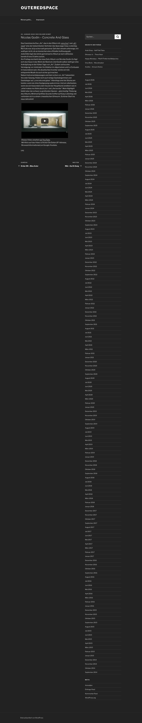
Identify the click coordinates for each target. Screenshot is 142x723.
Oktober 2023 (90, 221)
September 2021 (91, 324)
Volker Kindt (45, 34)
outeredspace (39, 7)
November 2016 (91, 564)
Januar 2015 (89, 656)
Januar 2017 (89, 556)
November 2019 (91, 415)
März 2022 (89, 299)
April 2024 (89, 196)
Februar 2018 (90, 502)
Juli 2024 (88, 183)
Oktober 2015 (90, 618)
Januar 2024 (89, 208)
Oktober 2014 (90, 668)
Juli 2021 (88, 333)
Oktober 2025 (90, 121)
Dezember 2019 (91, 411)
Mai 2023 (88, 241)
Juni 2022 (88, 287)
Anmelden (88, 685)
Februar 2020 (90, 403)
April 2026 (89, 96)
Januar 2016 (89, 606)
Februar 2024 (90, 204)
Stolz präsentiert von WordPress (31, 718)
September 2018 (91, 473)
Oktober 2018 (90, 469)
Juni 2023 (88, 237)
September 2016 (91, 573)
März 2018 (89, 498)
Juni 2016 (88, 585)
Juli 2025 (88, 134)
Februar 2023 (90, 254)
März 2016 (89, 598)
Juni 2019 (88, 436)
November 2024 (91, 167)
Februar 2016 (90, 602)
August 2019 (89, 428)
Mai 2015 (88, 639)
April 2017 (88, 544)
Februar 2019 (90, 453)
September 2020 (91, 374)
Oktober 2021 (90, 320)
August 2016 (89, 577)
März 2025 (89, 150)
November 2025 (91, 117)
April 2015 (88, 643)
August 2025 (89, 130)
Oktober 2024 (90, 171)
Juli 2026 (88, 84)
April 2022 (88, 295)
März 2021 (89, 349)
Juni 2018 (88, 486)
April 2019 (88, 444)
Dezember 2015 (91, 610)
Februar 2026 (90, 105)
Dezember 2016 (91, 560)
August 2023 (89, 229)
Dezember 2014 (91, 660)
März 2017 (89, 548)
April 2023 (89, 246)
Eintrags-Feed (90, 689)
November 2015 (91, 614)
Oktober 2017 (90, 519)
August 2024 (89, 179)
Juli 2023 (88, 233)
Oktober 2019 (90, 419)
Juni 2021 (88, 337)
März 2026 (89, 101)
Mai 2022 (88, 291)
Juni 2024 (88, 188)
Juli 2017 (88, 531)
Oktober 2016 (90, 569)
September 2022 (91, 274)
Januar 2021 (89, 357)
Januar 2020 (89, 407)
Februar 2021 (90, 353)
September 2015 (91, 622)
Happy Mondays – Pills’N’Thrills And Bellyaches (101, 59)
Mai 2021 (88, 341)
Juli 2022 (88, 283)
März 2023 (89, 250)
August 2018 (89, 478)
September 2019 (91, 424)
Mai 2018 (88, 490)
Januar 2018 (89, 506)
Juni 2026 (88, 88)
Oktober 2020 (90, 370)
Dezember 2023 (91, 212)
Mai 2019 (88, 440)
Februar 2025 (90, 154)
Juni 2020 (88, 386)
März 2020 (89, 399)
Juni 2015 (88, 635)
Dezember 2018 (91, 461)
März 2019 (89, 449)
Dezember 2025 (91, 113)
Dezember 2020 (91, 362)
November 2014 (91, 664)
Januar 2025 (89, 159)
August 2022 (89, 279)
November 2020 (91, 366)
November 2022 (91, 266)
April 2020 (89, 395)
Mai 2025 (88, 142)
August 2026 (89, 80)
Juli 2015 (88, 631)
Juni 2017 (88, 535)
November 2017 (91, 515)
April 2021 (88, 345)
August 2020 (90, 378)
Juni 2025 (88, 138)
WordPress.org (90, 698)
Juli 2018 (88, 482)
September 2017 (91, 523)
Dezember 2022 (91, 262)
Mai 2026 (88, 92)
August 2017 (89, 527)
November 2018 (91, 465)
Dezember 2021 (91, 312)
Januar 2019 (89, 457)
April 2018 (88, 494)
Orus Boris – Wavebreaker (94, 63)
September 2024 (91, 175)
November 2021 (91, 316)
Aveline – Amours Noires (94, 67)
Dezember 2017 (91, 511)
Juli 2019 (88, 432)
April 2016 (88, 594)
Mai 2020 (88, 390)
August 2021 (89, 328)
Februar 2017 (90, 552)
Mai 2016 (88, 589)
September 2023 (91, 225)
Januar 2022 (89, 308)
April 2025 (89, 146)
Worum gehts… (26, 20)
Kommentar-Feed (91, 694)
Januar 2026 (89, 109)
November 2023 (91, 217)
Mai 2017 (88, 540)
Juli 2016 (88, 581)
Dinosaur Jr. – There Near (94, 54)
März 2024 (89, 200)
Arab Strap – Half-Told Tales (95, 50)
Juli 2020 (88, 382)
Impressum (40, 20)
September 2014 (91, 672)
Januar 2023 (89, 258)
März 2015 (89, 647)
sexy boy (64, 43)
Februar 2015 (90, 651)
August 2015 (89, 627)
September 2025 (91, 125)
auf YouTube (45, 140)
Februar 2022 (90, 304)
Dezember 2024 (91, 163)
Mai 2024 (88, 192)
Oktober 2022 (90, 270)
